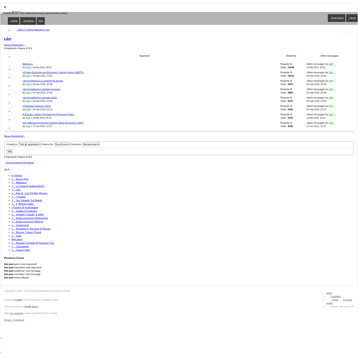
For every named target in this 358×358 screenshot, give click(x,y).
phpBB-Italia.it (31, 306)
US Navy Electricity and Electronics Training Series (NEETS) (53, 72)
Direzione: (76, 144)
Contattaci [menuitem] (336, 296)
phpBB (18, 300)
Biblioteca (28, 64)
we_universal (16, 313)
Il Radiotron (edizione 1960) (37, 106)
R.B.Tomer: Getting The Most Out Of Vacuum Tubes (48, 114)
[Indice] (179, 18)
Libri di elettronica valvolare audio (40, 97)
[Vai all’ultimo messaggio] (334, 64)
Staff (28, 67)
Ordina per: (48, 144)
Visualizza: (12, 144)
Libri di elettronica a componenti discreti (43, 81)
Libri (7, 39)
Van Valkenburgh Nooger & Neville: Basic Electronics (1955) (53, 123)
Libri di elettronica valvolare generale (41, 89)
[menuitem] (334, 300)
